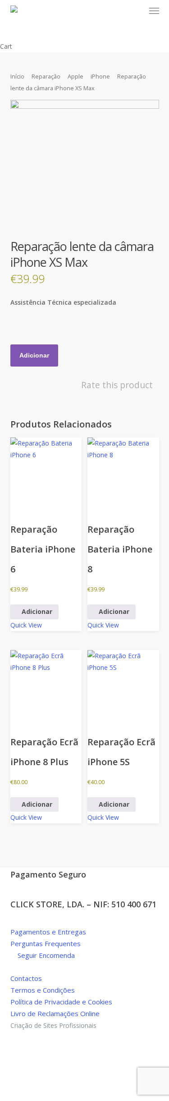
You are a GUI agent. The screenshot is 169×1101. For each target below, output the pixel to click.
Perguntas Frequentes (45, 943)
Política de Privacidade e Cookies (61, 1001)
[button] (154, 10)
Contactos (26, 978)
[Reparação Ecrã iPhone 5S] (123, 685)
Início (17, 76)
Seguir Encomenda (45, 955)
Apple (75, 76)
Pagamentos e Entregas (48, 931)
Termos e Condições (42, 989)
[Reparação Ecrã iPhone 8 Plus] (46, 685)
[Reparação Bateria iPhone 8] (123, 473)
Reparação (46, 76)
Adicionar (34, 355)
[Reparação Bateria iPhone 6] (46, 473)
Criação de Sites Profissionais (53, 1025)
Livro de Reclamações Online (55, 1013)
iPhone (100, 76)
